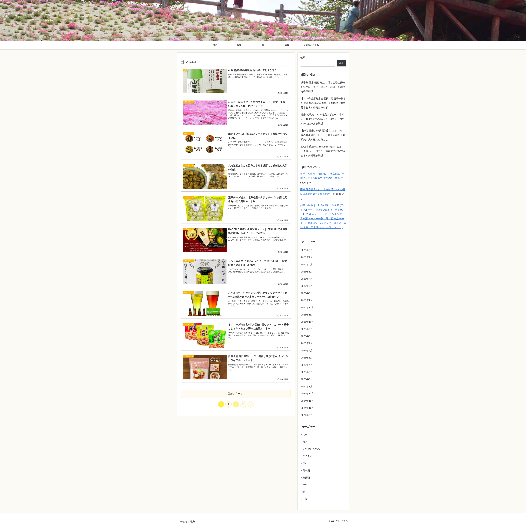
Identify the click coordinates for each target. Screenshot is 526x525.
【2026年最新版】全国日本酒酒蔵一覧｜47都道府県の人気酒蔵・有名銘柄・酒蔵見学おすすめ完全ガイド (323, 103)
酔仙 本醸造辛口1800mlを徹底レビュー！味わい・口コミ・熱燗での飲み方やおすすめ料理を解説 (323, 151)
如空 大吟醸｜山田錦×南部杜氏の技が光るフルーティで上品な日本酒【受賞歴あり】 (322, 210)
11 (243, 404)
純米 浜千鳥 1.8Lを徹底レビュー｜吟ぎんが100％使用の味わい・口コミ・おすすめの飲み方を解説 (322, 119)
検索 (302, 57)
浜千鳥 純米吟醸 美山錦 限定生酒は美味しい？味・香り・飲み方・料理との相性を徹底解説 (323, 87)
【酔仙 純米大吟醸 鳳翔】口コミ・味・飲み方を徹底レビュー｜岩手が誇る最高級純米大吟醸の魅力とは (323, 135)
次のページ (236, 393)
